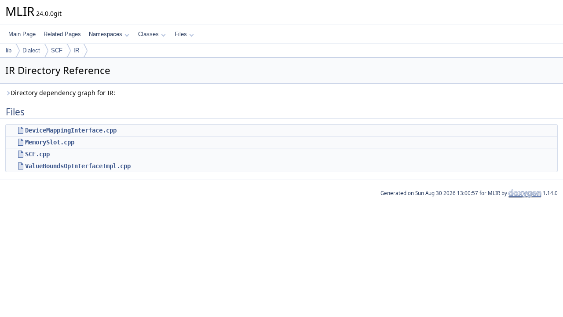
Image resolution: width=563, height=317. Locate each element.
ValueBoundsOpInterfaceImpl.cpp (78, 166)
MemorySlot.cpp (49, 142)
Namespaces (105, 34)
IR (76, 50)
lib (8, 50)
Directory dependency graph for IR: (63, 92)
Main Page (22, 34)
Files (181, 34)
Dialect (31, 50)
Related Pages (62, 34)
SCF (56, 50)
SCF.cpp (37, 154)
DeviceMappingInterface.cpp (71, 130)
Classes (148, 34)
